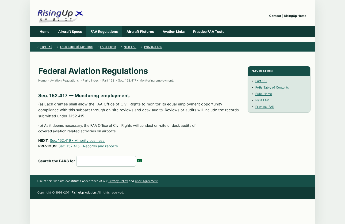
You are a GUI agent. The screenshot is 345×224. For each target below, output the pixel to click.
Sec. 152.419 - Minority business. (77, 140)
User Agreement (146, 181)
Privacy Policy (118, 181)
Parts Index (91, 80)
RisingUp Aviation (84, 192)
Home (45, 32)
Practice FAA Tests (208, 32)
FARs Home (108, 47)
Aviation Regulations (64, 80)
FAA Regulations (104, 32)
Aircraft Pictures (140, 32)
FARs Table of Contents (76, 47)
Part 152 (46, 47)
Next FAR (130, 47)
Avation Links (174, 32)
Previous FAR (153, 47)
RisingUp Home (295, 16)
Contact (275, 16)
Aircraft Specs (70, 32)
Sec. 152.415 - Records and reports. (88, 146)
